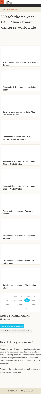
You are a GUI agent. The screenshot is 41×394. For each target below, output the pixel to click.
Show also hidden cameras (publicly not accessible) (15, 331)
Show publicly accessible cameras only (12, 326)
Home (3, 9)
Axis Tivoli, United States (19, 286)
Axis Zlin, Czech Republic (19, 237)
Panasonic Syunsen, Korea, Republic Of (16, 138)
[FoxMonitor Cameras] (20, 2)
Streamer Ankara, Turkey (19, 63)
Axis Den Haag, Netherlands (18, 261)
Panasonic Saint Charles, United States (19, 162)
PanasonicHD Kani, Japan (20, 88)
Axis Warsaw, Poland (17, 212)
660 (27, 300)
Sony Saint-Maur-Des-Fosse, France (19, 113)
